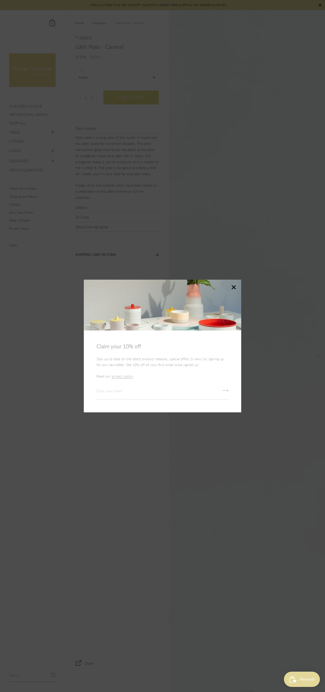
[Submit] (225, 392)
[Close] (233, 288)
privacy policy (122, 376)
